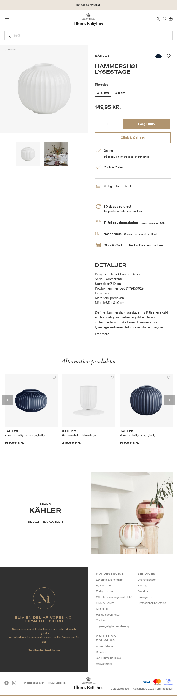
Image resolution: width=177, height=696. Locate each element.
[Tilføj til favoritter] (54, 378)
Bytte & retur (104, 585)
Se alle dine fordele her (44, 650)
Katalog (142, 585)
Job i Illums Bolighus (108, 658)
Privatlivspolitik (56, 683)
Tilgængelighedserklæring (112, 626)
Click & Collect (133, 137)
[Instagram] (14, 683)
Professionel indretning (152, 603)
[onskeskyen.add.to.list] (159, 56)
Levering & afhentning (109, 580)
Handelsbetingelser (108, 614)
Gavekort (143, 591)
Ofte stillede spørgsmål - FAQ (114, 597)
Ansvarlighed (104, 664)
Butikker (101, 652)
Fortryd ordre (104, 591)
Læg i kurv (146, 124)
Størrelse (101, 84)
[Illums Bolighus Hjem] (88, 19)
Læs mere (102, 334)
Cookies (101, 620)
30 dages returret (88, 5)
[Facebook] (6, 683)
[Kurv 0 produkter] (171, 19)
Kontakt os (102, 609)
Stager (12, 49)
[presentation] (7, 400)
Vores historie (104, 646)
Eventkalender (147, 580)
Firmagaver (145, 597)
